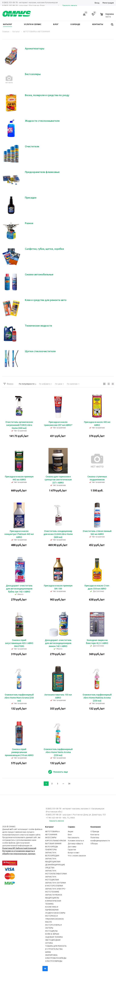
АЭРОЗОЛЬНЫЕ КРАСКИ (55, 841)
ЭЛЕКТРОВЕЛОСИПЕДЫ (55, 958)
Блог (70, 834)
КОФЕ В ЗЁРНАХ (52, 934)
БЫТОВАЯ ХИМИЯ (53, 844)
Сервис (71, 827)
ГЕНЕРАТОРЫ (51, 850)
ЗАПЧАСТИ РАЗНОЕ (53, 895)
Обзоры (94, 844)
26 (69, 783)
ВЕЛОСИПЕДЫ (51, 847)
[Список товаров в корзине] (107, 16)
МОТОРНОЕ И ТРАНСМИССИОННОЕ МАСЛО (54, 919)
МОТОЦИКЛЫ (51, 931)
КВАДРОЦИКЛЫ (52, 898)
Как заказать (73, 838)
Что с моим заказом (77, 856)
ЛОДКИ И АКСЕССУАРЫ (55, 913)
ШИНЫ (48, 952)
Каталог (49, 827)
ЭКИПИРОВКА (51, 955)
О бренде (94, 831)
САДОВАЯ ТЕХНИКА (54, 937)
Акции (70, 831)
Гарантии (72, 850)
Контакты (94, 834)
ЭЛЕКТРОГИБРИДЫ (53, 961)
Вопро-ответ (73, 853)
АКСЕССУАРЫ (50, 838)
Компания (95, 827)
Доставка (72, 847)
